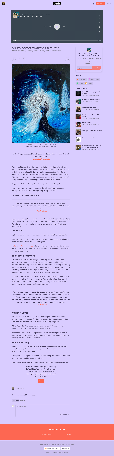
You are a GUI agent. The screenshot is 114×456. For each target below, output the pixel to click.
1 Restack (22, 388)
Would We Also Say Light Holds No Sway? (91, 92)
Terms (62, 444)
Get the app (65, 448)
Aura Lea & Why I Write (89, 107)
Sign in (109, 4)
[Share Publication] (93, 3)
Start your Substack (52, 448)
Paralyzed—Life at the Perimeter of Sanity (92, 131)
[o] (78, 93)
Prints (41, 144)
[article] (89, 93)
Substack (48, 452)
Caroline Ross (42, 211)
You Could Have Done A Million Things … (91, 115)
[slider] (57, 40)
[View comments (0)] (99, 22)
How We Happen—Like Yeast (91, 99)
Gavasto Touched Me (88, 138)
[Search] (89, 3)
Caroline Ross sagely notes (24, 246)
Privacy (57, 444)
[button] (44, 27)
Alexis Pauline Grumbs (41, 159)
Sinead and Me (86, 122)
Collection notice (69, 444)
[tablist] (19, 400)
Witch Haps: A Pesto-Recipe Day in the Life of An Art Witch (92, 146)
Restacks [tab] (22, 400)
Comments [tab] (16, 400)
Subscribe (100, 4)
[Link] (9, 195)
